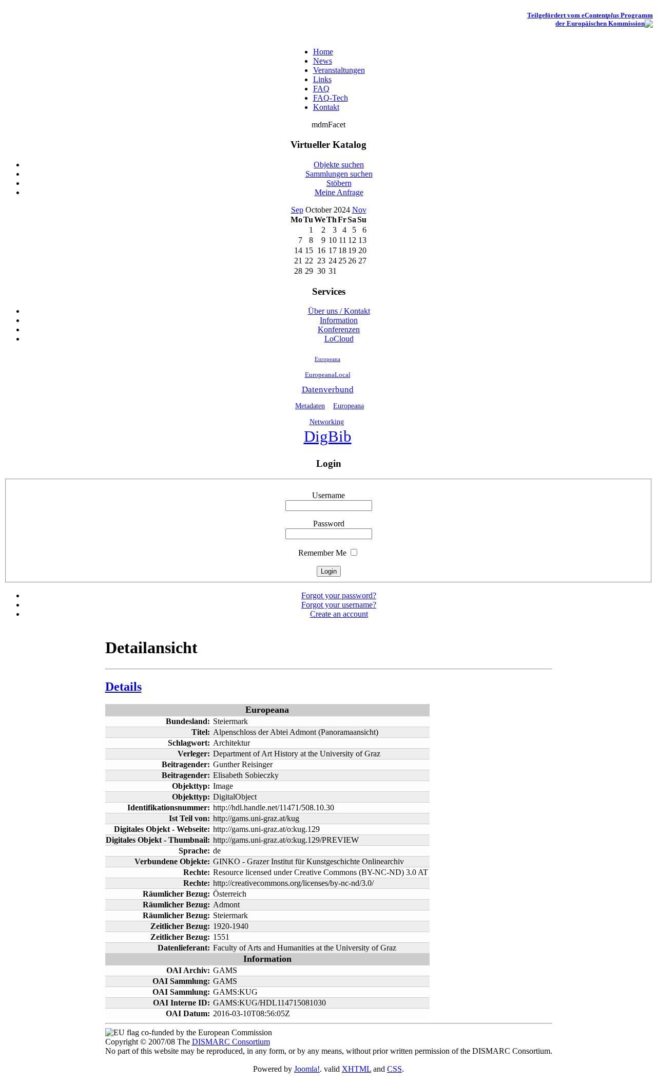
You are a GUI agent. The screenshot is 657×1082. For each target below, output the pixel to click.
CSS (394, 1069)
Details (123, 686)
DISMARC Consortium (231, 1041)
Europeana (327, 359)
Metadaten (310, 406)
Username (328, 495)
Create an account (339, 614)
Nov (359, 209)
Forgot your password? (338, 595)
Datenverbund (328, 389)
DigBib (328, 436)
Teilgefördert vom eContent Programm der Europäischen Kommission (590, 19)
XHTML (356, 1069)
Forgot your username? (338, 604)
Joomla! (307, 1069)
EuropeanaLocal (328, 374)
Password (328, 523)
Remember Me (322, 552)
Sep (297, 209)
